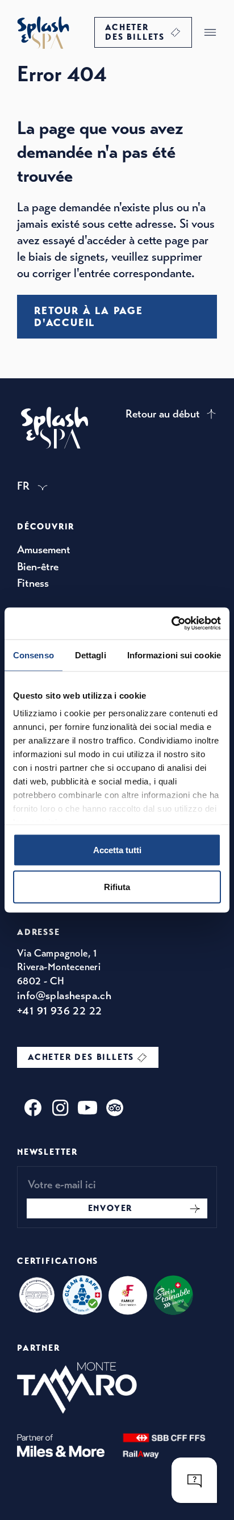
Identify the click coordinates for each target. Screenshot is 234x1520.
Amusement (43, 549)
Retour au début (163, 414)
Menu (210, 32)
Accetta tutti (117, 849)
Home (43, 32)
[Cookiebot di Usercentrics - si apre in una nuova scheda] (171, 623)
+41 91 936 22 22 (59, 1011)
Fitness (33, 583)
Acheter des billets (135, 32)
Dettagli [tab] (90, 654)
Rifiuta (117, 887)
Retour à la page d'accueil (88, 316)
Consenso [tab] (33, 654)
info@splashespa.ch (64, 995)
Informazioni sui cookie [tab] (174, 654)
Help (194, 1480)
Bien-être (37, 566)
